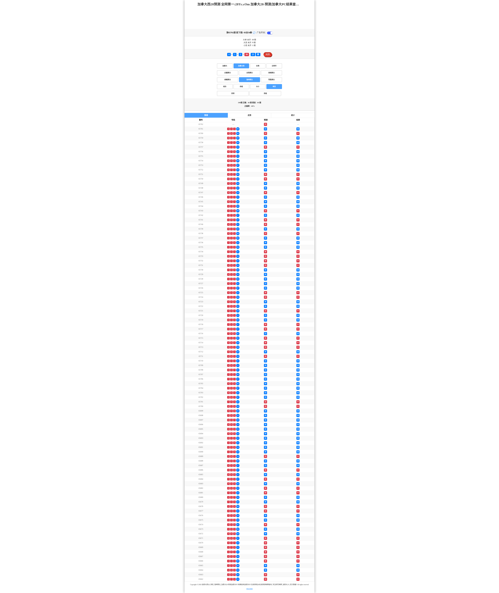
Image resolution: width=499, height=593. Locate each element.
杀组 (241, 86)
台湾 (257, 66)
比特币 (274, 66)
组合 (224, 86)
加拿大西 (241, 66)
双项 (232, 93)
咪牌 (268, 54)
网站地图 (249, 589)
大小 (257, 86)
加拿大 (224, 66)
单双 (274, 86)
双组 (265, 93)
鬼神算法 (249, 80)
